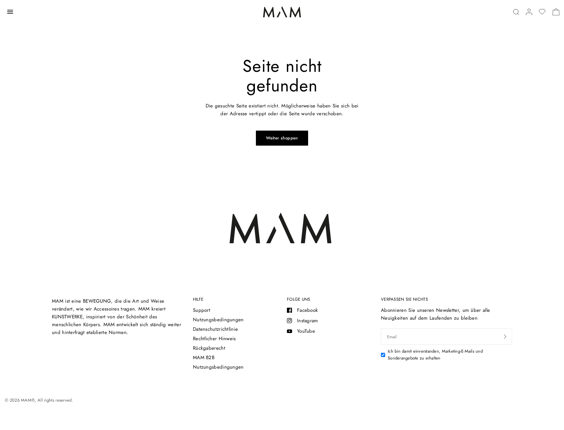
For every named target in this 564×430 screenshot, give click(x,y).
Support (201, 310)
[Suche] (516, 12)
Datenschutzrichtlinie (215, 329)
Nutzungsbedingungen (218, 319)
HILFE (198, 299)
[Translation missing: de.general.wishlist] (542, 12)
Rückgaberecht (209, 348)
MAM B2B (203, 357)
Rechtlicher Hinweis (214, 338)
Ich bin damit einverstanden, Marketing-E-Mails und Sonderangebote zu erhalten (435, 354)
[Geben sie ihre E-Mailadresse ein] (505, 336)
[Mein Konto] (529, 11)
